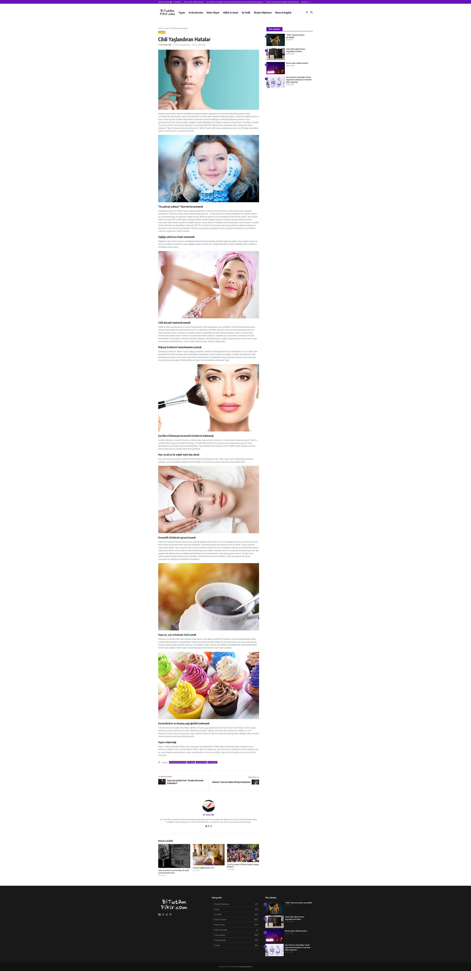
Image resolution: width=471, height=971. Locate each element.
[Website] (206, 826)
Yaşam (181, 12)
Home (160, 28)
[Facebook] (208, 826)
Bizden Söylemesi (263, 12)
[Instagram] (211, 826)
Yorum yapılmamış (183, 45)
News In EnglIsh (283, 12)
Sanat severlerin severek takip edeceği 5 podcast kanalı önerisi (173, 871)
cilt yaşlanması (201, 762)
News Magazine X (246, 967)
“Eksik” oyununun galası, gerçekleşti (298, 903)
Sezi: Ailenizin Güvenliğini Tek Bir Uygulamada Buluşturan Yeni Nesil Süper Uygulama (298, 79)
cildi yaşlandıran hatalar (178, 762)
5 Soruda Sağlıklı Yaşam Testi (203, 868)
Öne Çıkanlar (212, 762)
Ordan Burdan (196, 12)
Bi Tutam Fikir (166, 45)
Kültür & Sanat (230, 12)
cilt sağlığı (191, 762)
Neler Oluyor (213, 12)
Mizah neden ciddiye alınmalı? (297, 63)
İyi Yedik (246, 12)
